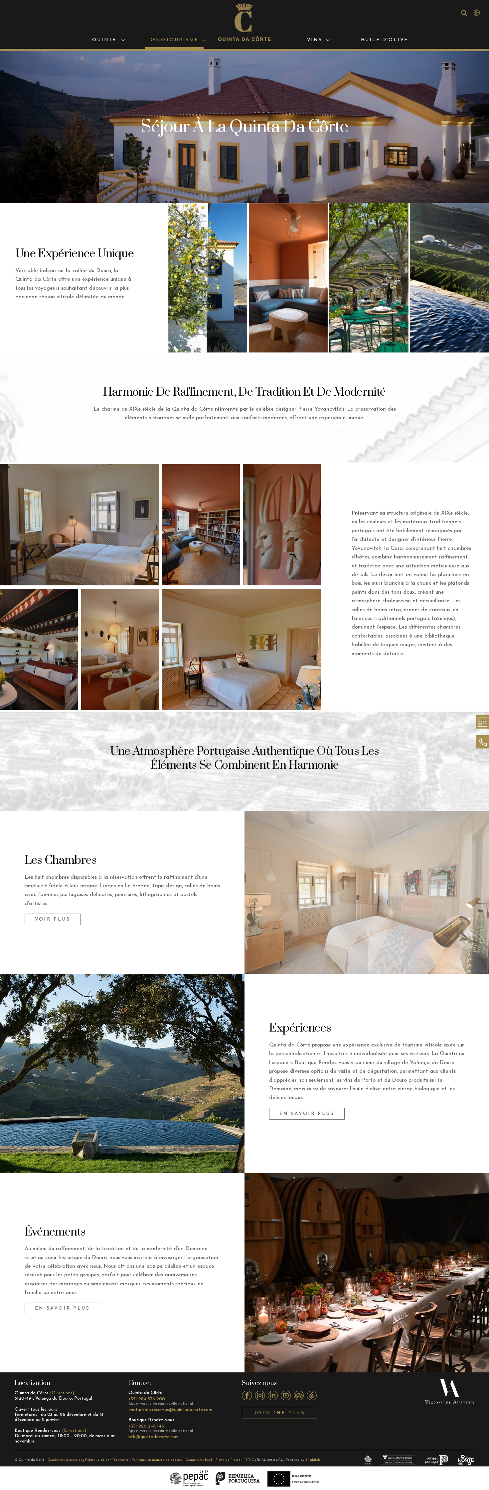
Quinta (104, 40)
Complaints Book (199, 1459)
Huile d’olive (384, 40)
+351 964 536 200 (146, 1399)
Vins (314, 40)
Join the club (279, 1413)
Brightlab (312, 1459)
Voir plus (53, 919)
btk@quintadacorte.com (153, 1437)
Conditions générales (65, 1459)
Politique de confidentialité (107, 1459)
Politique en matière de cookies (157, 1459)
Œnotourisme (175, 40)
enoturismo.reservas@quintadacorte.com (170, 1410)
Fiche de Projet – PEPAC (235, 1459)
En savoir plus (307, 1114)
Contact (139, 1383)
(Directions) (62, 1393)
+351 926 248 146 (146, 1426)
